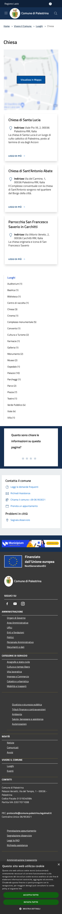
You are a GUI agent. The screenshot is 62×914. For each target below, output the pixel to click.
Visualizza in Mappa (31, 80)
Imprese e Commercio (18, 676)
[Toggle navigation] (6, 13)
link (20, 888)
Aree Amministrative (17, 623)
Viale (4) (11, 411)
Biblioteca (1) (14, 296)
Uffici (9, 627)
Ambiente (17, 714)
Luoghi (39, 26)
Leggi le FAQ (13, 840)
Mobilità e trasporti (16, 686)
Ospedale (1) (13, 366)
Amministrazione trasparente (22, 860)
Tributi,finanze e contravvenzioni (29, 709)
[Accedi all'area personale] (50, 3)
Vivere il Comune (23, 26)
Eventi (10, 771)
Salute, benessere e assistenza (27, 719)
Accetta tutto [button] (31, 895)
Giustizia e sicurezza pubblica (27, 704)
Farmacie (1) (13, 341)
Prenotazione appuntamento (21, 830)
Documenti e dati (15, 647)
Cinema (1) (12, 315)
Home (7, 26)
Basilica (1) (12, 290)
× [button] (58, 864)
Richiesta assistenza (17, 845)
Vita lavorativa (14, 671)
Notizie (10, 742)
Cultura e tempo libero (18, 667)
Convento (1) (13, 328)
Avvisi (10, 752)
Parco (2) (11, 386)
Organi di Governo (16, 618)
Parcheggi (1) (14, 379)
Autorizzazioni (19, 724)
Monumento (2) (15, 354)
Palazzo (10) (13, 373)
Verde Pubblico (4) (16, 405)
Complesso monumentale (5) (21, 322)
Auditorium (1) (14, 284)
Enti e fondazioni (15, 632)
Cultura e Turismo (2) (18, 335)
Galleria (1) (12, 347)
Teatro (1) (12, 398)
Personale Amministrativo (20, 642)
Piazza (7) (12, 392)
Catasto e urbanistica (18, 681)
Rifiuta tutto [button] (31, 902)
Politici (10, 637)
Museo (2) (12, 360)
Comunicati (13, 747)
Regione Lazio (12, 3)
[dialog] (31, 887)
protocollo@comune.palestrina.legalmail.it (29, 813)
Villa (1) (11, 417)
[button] (31, 909)
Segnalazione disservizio (19, 835)
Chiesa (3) (12, 309)
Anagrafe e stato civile (18, 662)
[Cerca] (55, 13)
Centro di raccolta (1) (18, 303)
